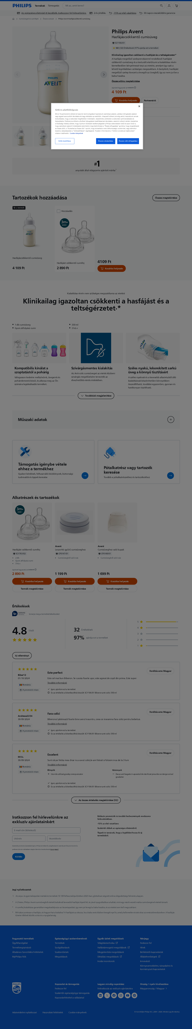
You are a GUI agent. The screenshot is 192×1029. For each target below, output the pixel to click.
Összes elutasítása (105, 141)
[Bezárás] (139, 106)
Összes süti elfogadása (128, 141)
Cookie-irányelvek (76, 133)
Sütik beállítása (64, 141)
